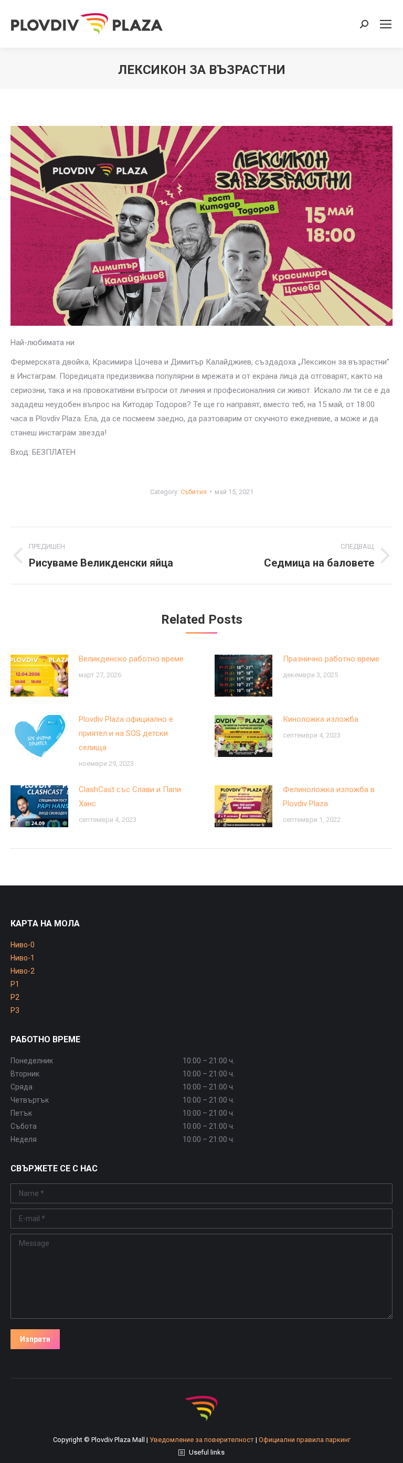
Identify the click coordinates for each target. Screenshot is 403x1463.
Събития (194, 492)
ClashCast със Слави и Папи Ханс (130, 796)
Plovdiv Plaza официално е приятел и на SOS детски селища (126, 733)
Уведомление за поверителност (202, 1440)
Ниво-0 (22, 945)
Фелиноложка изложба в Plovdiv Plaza (329, 796)
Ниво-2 (22, 971)
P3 (14, 1010)
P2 (14, 997)
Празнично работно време (331, 659)
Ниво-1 (22, 958)
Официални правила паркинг (305, 1440)
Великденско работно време (131, 659)
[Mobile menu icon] (386, 24)
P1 (14, 984)
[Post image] (39, 676)
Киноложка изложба (320, 719)
